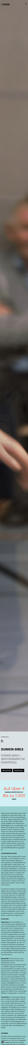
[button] (2, 1042)
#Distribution (18, 770)
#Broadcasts (6, 770)
